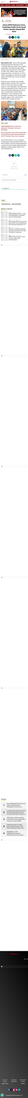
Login (25, 174)
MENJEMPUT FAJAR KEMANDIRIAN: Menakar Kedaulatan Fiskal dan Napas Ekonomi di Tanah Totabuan (15, 833)
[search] (2, 2)
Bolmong (8, 20)
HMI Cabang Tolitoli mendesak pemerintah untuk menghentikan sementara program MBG (16, 819)
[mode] (4, 2)
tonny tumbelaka (16, 204)
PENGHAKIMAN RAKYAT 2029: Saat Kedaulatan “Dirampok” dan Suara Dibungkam (11, 128)
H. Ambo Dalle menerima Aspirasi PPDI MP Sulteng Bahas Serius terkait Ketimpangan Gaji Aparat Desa (16, 812)
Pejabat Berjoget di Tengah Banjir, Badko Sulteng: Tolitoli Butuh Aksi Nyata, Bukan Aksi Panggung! (15, 826)
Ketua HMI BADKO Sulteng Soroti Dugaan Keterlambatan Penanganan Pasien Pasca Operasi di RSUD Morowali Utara (16, 805)
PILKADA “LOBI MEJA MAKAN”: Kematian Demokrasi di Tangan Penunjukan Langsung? (17, 230)
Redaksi (8, 34)
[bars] (25, 2)
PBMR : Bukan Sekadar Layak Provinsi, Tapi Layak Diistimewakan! (17, 238)
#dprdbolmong (6, 204)
